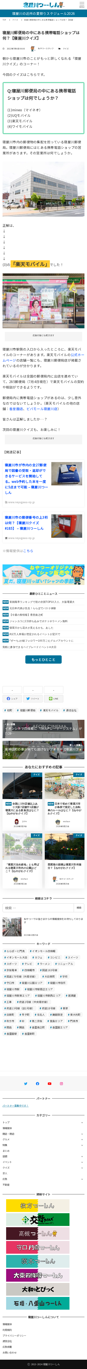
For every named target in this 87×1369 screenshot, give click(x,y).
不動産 (6, 1184)
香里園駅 (12, 1033)
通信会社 (70, 710)
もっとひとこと (43, 659)
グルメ (6, 1139)
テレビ (28, 963)
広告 (5, 1179)
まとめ (6, 1150)
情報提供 (7, 1128)
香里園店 (16, 408)
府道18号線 (49, 1008)
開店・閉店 (8, 1133)
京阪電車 (12, 970)
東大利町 (75, 1014)
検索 (79, 907)
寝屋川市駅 (13, 989)
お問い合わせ (10, 1352)
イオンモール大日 (17, 957)
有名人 (41, 1014)
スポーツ (12, 963)
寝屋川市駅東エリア (18, 995)
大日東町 (50, 976)
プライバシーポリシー (14, 1335)
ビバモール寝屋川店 (42, 408)
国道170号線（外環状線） (22, 976)
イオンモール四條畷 (43, 951)
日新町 (10, 1014)
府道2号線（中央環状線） (34, 1002)
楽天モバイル (50, 710)
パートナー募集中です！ (16, 1105)
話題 (5, 1156)
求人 (5, 1173)
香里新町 (29, 1033)
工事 (9, 1002)
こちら (28, 550)
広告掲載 (7, 1346)
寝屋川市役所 (58, 983)
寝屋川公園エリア (32, 983)
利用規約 (7, 1329)
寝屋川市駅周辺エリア (40, 989)
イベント (7, 1162)
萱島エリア (56, 1021)
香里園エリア (60, 1027)
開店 (21, 1027)
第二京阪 (37, 1021)
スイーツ (73, 957)
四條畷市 (29, 970)
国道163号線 (49, 970)
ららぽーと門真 (16, 951)
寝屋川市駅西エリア (49, 995)
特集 (5, 1145)
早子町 (26, 1014)
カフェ (39, 957)
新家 (65, 1008)
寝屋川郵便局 (27, 710)
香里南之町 (38, 1027)
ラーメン (45, 963)
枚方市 (10, 1021)
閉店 (9, 1027)
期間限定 (57, 1014)
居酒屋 (72, 995)
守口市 (10, 983)
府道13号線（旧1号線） (20, 1008)
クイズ (66, 48)
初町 (9, 710)
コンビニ (55, 957)
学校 (65, 976)
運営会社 (7, 1341)
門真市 (74, 1021)
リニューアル (65, 963)
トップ (6, 1122)
